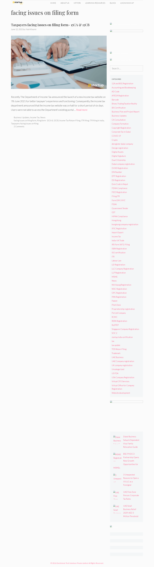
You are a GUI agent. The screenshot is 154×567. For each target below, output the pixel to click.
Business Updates (21, 117)
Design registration (120, 148)
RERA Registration (119, 321)
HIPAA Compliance (120, 216)
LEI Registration (118, 264)
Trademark (116, 353)
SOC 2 (114, 333)
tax (113, 341)
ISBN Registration (119, 248)
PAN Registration (119, 297)
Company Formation (120, 124)
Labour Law (116, 260)
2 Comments (19, 126)
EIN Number (117, 172)
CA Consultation (119, 120)
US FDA (115, 373)
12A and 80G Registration (122, 83)
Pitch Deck (116, 305)
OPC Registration (119, 293)
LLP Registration (119, 273)
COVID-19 (116, 136)
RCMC (114, 317)
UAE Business (117, 357)
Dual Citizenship (119, 160)
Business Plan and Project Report (125, 111)
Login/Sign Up (127, 3)
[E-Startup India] (18, 3)
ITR (113, 256)
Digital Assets (117, 152)
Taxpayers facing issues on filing (24, 123)
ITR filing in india (97, 120)
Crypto (115, 140)
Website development (121, 393)
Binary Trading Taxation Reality (124, 103)
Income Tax (35, 117)
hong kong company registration (125, 224)
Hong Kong (116, 220)
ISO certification (118, 252)
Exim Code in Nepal (120, 184)
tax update (116, 345)
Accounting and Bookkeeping (124, 87)
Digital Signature (119, 156)
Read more (81, 109)
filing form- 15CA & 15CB (48, 120)
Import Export (117, 232)
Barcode (115, 99)
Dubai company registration (123, 164)
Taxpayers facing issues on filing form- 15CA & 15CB (50, 25)
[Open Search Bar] (139, 3)
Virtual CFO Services (120, 381)
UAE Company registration (123, 361)
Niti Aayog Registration (121, 285)
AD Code (115, 91)
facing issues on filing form (25, 120)
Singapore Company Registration (125, 329)
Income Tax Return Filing (69, 120)
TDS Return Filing (119, 349)
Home (53, 3)
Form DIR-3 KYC (118, 200)
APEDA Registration (120, 95)
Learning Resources (95, 3)
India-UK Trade (118, 240)
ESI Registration (118, 180)
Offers (77, 3)
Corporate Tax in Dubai (121, 132)
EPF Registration (119, 176)
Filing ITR (116, 196)
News (42, 117)
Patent (114, 301)
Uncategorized (118, 369)
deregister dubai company (122, 144)
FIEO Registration (119, 192)
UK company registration (122, 365)
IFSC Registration (119, 228)
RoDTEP (115, 325)
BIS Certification (119, 108)
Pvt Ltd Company (119, 313)
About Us (65, 3)
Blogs (113, 3)
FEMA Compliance (119, 188)
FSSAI (114, 204)
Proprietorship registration (123, 309)
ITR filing (85, 120)
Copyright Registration (121, 128)
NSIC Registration (119, 289)
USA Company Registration (123, 377)
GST (113, 212)
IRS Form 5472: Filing (121, 244)
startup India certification (122, 337)
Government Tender (120, 208)
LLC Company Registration (123, 269)
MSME (114, 277)
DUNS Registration (120, 168)
